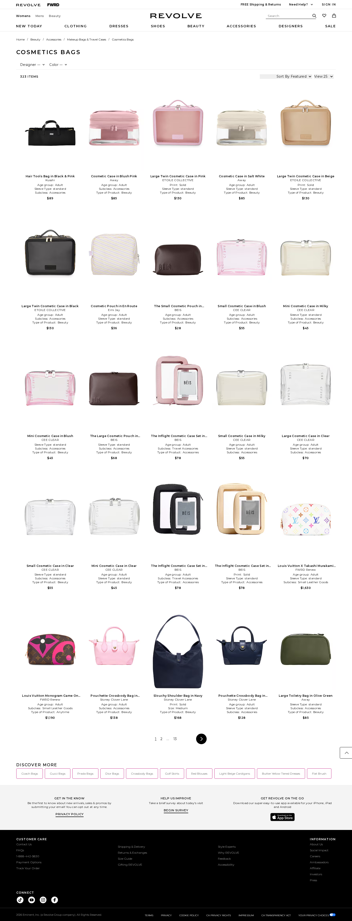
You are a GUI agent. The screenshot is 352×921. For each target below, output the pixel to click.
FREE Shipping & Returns (261, 4)
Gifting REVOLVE (130, 864)
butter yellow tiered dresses (281, 773)
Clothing (75, 26)
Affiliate (315, 868)
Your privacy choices (313, 915)
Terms (149, 915)
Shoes (158, 26)
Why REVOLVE (228, 852)
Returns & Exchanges (132, 852)
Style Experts (227, 846)
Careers (315, 856)
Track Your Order (28, 868)
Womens (23, 16)
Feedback (224, 858)
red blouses (199, 773)
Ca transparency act (276, 915)
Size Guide (125, 858)
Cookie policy (189, 915)
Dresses (119, 26)
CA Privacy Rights (218, 915)
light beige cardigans (234, 773)
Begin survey (176, 810)
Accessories (241, 26)
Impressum (246, 915)
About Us (316, 844)
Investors (316, 874)
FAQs (20, 850)
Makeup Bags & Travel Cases (86, 39)
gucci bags (57, 773)
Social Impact (319, 850)
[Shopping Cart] (334, 16)
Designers (291, 26)
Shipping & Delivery (131, 846)
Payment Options (28, 862)
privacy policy (70, 814)
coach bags (29, 773)
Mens (39, 16)
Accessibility (226, 864)
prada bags (85, 773)
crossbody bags (142, 773)
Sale (330, 26)
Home (20, 39)
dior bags (112, 773)
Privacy (166, 915)
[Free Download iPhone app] (282, 820)
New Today (29, 26)
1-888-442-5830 (27, 856)
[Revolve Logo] (176, 18)
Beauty (55, 16)
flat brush (319, 773)
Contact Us (24, 844)
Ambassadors (319, 862)
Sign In (329, 4)
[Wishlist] (324, 16)
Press (313, 880)
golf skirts (172, 773)
